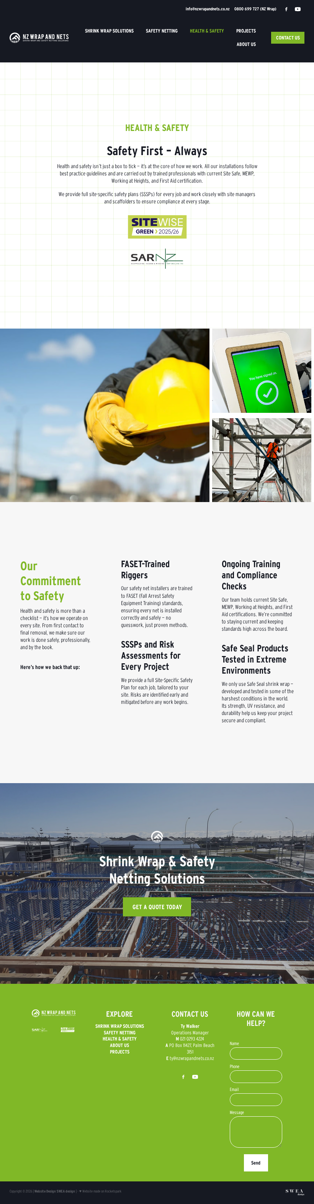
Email (234, 1089)
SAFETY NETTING (162, 31)
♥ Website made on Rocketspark (100, 1191)
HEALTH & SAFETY (207, 31)
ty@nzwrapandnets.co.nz (192, 1058)
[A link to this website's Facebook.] (286, 9)
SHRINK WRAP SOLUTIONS (109, 31)
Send (255, 1163)
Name (234, 1043)
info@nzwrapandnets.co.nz (208, 9)
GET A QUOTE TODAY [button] (157, 906)
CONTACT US (288, 38)
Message (237, 1112)
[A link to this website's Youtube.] (298, 9)
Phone (234, 1066)
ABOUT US (246, 44)
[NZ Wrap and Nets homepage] (39, 38)
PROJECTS (246, 31)
